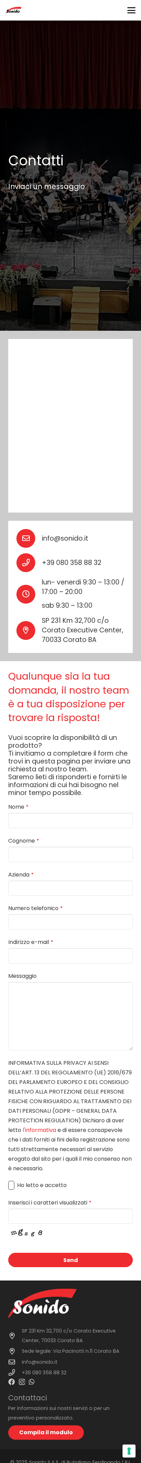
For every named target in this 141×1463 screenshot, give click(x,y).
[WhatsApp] (32, 1381)
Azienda (21, 875)
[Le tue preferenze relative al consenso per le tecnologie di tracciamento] (129, 1451)
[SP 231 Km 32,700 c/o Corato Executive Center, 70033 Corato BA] (15, 1336)
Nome (18, 807)
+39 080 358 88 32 (71, 562)
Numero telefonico (35, 908)
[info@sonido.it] (29, 538)
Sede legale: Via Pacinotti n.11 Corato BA (70, 1351)
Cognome (23, 841)
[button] (131, 10)
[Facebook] (11, 1381)
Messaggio (22, 976)
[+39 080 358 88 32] (29, 562)
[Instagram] (22, 1382)
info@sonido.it (65, 538)
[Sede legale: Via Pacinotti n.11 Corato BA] (15, 1351)
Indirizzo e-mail (30, 942)
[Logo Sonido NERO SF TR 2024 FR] (13, 10)
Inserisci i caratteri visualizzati (49, 1203)
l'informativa (39, 1130)
